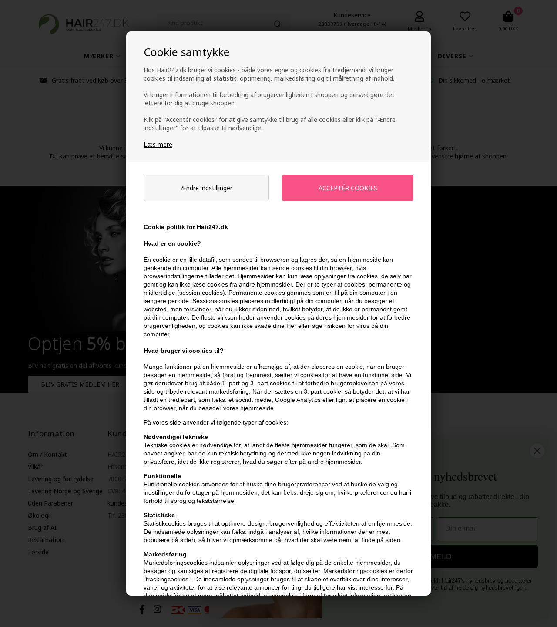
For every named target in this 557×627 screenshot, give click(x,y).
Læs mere (158, 144)
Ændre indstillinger (206, 188)
